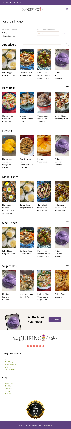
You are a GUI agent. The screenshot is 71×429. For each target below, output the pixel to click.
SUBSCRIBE (55, 319)
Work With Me (10, 370)
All (66, 45)
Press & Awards (10, 364)
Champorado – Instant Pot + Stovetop (43, 118)
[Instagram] (13, 2)
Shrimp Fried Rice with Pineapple (7, 118)
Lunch (7, 391)
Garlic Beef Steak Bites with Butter (42, 208)
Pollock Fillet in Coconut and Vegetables (44, 297)
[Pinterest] (7, 2)
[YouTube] (20, 2)
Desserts (8, 388)
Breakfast (8, 386)
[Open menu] (4, 9)
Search (64, 33)
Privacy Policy (47, 425)
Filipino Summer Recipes (58, 75)
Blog (6, 359)
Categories (6, 33)
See (67, 43)
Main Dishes (9, 394)
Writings (8, 367)
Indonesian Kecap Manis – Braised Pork (61, 208)
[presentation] (9, 59)
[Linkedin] (17, 2)
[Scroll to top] (66, 421)
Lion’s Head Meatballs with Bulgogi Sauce (43, 75)
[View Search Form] (67, 9)
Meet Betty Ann (10, 362)
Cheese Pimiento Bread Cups (26, 118)
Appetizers (9, 383)
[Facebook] (3, 2)
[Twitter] (10, 2)
